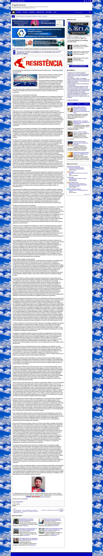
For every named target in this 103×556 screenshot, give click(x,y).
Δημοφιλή (71, 103)
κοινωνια (18, 12)
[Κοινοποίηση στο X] (16, 504)
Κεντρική (13, 12)
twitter (85, 1)
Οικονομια (32, 12)
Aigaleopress (19, 4)
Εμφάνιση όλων (87, 194)
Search (89, 12)
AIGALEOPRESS (87, 555)
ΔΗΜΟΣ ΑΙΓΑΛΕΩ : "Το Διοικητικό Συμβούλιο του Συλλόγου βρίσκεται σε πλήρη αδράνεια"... (81, 122)
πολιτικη (25, 12)
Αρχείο (86, 103)
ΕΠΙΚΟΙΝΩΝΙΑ (28, 1)
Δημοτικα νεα (40, 12)
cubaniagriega (24, 498)
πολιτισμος (49, 12)
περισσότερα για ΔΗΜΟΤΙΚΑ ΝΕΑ (78, 66)
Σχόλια (78, 103)
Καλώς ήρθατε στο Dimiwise (75, 189)
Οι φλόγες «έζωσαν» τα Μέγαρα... (80, 132)
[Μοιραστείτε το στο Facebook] (17, 504)
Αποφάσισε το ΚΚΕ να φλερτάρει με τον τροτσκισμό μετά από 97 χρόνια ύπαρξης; (39, 52)
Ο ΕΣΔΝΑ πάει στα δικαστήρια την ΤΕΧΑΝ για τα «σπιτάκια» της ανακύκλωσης (34, 16)
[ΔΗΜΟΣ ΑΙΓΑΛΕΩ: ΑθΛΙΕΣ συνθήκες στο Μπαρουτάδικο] (69, 60)
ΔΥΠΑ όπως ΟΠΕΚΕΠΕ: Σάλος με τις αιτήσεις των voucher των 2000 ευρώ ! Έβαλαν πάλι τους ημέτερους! (77, 38)
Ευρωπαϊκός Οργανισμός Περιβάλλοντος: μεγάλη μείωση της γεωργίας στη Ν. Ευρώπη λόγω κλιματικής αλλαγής (78, 185)
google (88, 1)
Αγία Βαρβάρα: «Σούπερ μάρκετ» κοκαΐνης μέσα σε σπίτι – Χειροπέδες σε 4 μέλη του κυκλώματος (81, 46)
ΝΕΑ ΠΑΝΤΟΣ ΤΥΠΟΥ (73, 182)
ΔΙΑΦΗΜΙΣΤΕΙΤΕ (35, 1)
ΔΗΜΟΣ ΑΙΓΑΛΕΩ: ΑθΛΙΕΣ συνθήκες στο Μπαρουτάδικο (81, 59)
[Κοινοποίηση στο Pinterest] (19, 504)
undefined (28, 521)
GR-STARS (71, 177)
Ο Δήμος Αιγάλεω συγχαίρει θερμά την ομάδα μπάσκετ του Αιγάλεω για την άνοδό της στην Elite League (81, 52)
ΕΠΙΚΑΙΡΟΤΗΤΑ (19, 501)
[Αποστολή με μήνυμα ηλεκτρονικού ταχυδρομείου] (13, 504)
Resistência (15, 73)
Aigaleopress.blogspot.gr (74, 166)
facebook (86, 1)
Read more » (26, 525)
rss (90, 1)
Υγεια (54, 12)
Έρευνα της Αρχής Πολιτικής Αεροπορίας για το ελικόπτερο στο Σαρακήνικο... (80, 143)
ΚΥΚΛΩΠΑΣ (71, 172)
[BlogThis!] (15, 504)
